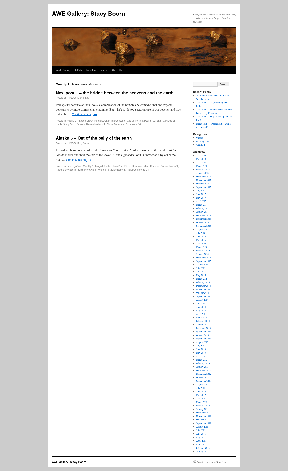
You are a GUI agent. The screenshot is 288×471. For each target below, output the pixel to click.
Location (91, 70)
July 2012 (200, 387)
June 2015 (201, 271)
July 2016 (200, 232)
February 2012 (203, 405)
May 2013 (201, 352)
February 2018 (203, 169)
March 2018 (201, 165)
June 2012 (201, 391)
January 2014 (202, 324)
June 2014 (201, 306)
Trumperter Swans (86, 169)
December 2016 (203, 215)
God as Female (135, 120)
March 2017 (201, 204)
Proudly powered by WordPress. (212, 461)
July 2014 (200, 303)
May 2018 (201, 158)
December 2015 (203, 257)
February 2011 (203, 447)
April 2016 (201, 243)
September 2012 (203, 380)
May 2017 (201, 197)
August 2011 (202, 426)
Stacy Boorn (69, 124)
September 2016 (203, 225)
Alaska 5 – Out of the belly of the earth (94, 138)
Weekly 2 (71, 120)
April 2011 (201, 440)
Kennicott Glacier (159, 166)
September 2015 (203, 261)
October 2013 (202, 335)
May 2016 (201, 239)
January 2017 (202, 211)
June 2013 (201, 349)
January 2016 (202, 253)
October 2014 (202, 292)
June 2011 (201, 433)
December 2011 (203, 412)
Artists (78, 70)
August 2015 (202, 264)
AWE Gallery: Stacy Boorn (88, 13)
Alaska (107, 166)
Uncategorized (74, 166)
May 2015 (201, 275)
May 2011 (201, 437)
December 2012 (203, 370)
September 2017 (203, 187)
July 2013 (200, 345)
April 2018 (201, 162)
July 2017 (200, 190)
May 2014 (201, 310)
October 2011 (202, 419)
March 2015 (201, 278)
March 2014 (201, 317)
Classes (199, 137)
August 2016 (202, 229)
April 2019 (201, 155)
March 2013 (201, 359)
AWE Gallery (63, 70)
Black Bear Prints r (121, 166)
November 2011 (203, 416)
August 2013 (202, 342)
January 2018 (202, 172)
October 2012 (202, 377)
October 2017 (202, 183)
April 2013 (201, 356)
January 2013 (202, 366)
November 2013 (203, 331)
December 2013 (203, 327)
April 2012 (201, 398)
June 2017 (201, 194)
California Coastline (115, 120)
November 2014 (203, 289)
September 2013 (203, 338)
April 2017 (201, 201)
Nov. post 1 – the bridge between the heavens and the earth (115, 93)
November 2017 (203, 179)
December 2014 (203, 285)
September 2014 (203, 296)
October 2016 (202, 222)
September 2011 (203, 423)
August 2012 (202, 384)
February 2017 (203, 208)
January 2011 (202, 451)
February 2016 (203, 250)
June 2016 (201, 236)
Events (104, 70)
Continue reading (84, 114)
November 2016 (203, 218)
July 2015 (200, 268)
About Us (116, 70)
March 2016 (201, 246)
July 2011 (200, 430)
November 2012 (203, 373)
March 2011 (201, 444)
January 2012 (202, 409)
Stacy (86, 97)
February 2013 (203, 363)
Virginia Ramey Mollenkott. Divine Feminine (100, 124)
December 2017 (203, 176)
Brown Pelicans (95, 120)
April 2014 (201, 313)
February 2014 (203, 320)
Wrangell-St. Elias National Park (115, 169)
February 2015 (203, 282)
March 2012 (201, 401)
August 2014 (202, 299)
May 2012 (201, 394)
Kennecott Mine (140, 166)
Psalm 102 (150, 120)
